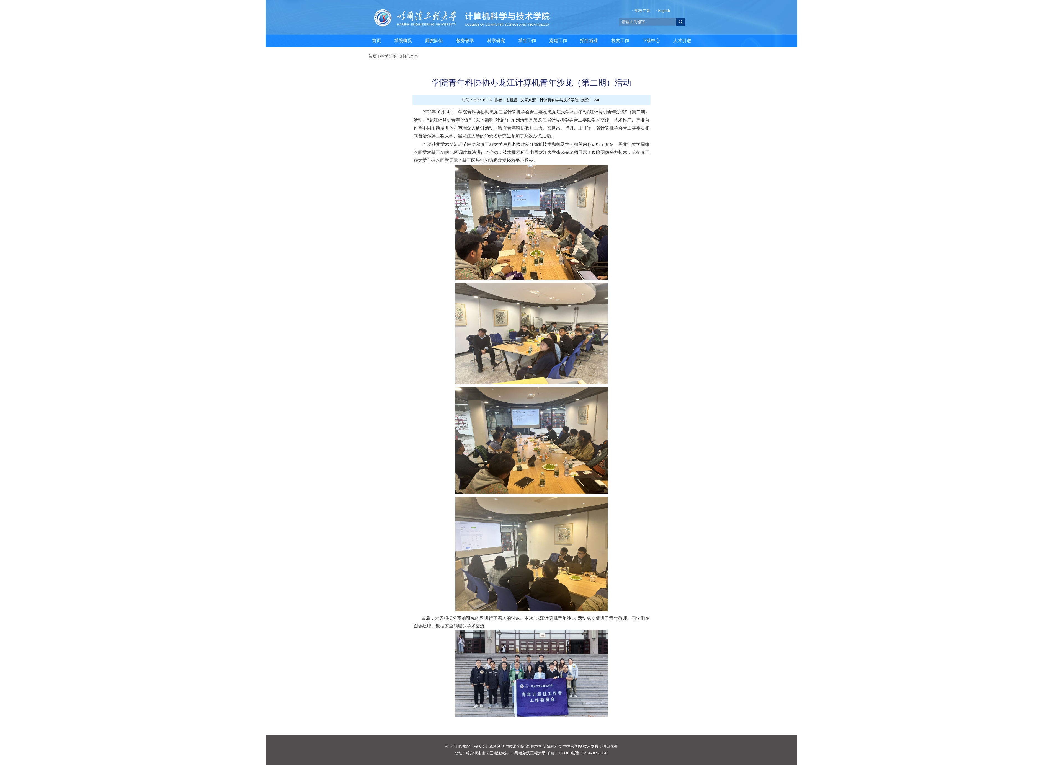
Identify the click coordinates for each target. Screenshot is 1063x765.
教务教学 (465, 40)
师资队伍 (434, 40)
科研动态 (409, 56)
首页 (376, 40)
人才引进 (682, 40)
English (663, 11)
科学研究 (496, 40)
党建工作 (558, 40)
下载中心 (651, 40)
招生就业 (589, 40)
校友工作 (620, 40)
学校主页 (641, 11)
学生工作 (527, 40)
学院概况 (403, 40)
